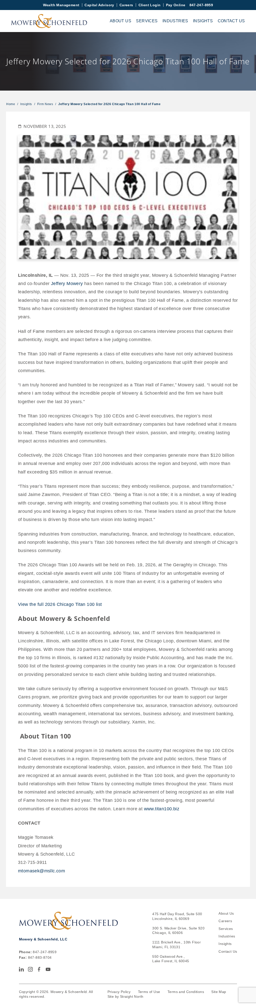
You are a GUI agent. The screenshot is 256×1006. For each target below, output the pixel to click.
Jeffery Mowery (67, 283)
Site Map (218, 992)
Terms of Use (149, 992)
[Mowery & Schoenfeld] (49, 21)
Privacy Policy (119, 992)
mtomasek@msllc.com (41, 870)
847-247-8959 (201, 5)
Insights (203, 21)
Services (147, 21)
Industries (175, 21)
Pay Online (176, 5)
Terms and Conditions (186, 992)
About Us (120, 21)
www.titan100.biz (161, 808)
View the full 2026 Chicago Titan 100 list (60, 604)
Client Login (149, 5)
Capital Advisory (99, 5)
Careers (126, 5)
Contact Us (231, 21)
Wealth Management (61, 5)
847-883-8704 (40, 957)
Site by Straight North (126, 996)
